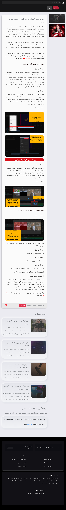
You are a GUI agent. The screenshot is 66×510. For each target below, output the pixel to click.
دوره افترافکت (22, 480)
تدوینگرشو (54, 478)
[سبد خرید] (62, 8)
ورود (49, 8)
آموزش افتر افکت (49, 447)
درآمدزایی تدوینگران (23, 478)
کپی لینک (22, 305)
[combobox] (31, 2)
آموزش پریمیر (57, 447)
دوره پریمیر (29, 480)
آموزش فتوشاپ (39, 447)
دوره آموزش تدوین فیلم (39, 480)
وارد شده (29, 424)
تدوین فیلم (39, 478)
